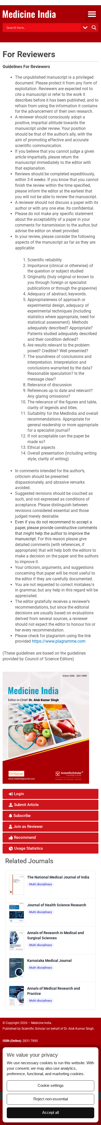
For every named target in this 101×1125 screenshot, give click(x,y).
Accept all (50, 1112)
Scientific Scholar (33, 1028)
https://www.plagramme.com (58, 641)
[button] (91, 14)
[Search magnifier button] (94, 27)
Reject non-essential (50, 1099)
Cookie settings (51, 1085)
